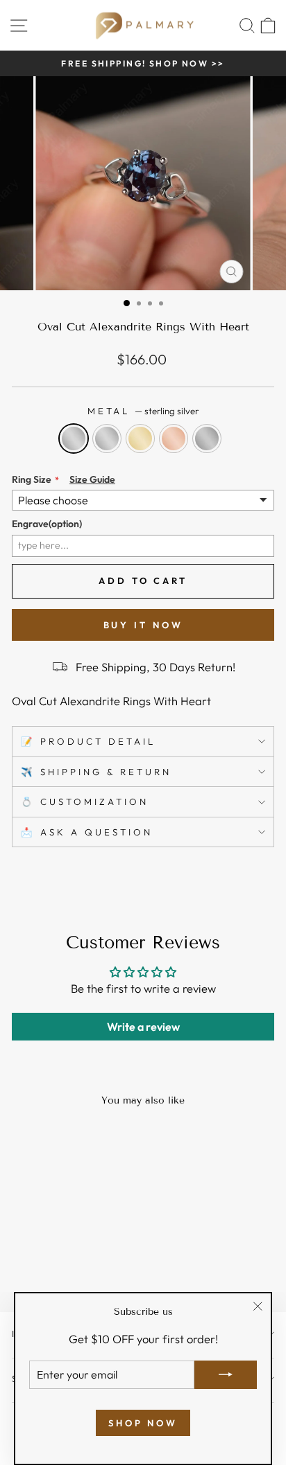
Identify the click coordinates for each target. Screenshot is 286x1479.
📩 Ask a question (87, 832)
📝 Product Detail (88, 741)
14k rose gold (173, 438)
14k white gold (107, 438)
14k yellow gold (140, 438)
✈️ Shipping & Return (96, 771)
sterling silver (73, 438)
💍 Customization (85, 801)
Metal (143, 410)
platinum (207, 438)
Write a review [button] (143, 1027)
